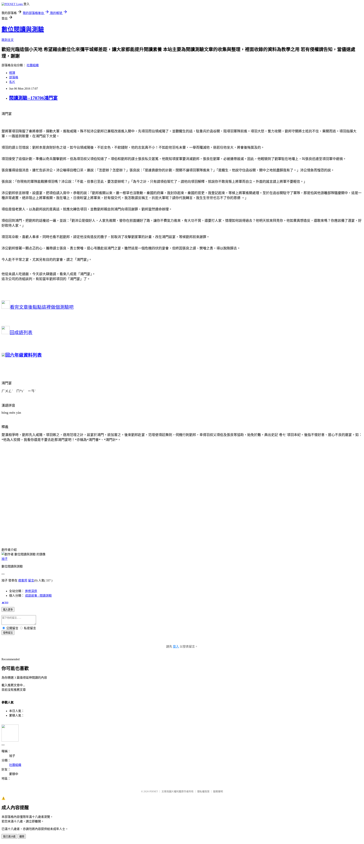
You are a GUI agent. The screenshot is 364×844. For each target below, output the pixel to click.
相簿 (12, 72)
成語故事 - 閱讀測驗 (38, 595)
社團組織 (33, 65)
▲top (5, 602)
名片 (12, 82)
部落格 (13, 77)
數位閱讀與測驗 (23, 29)
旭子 (5, 558)
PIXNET (153, 791)
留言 (31, 580)
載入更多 (8, 609)
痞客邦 (22, 580)
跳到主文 (8, 39)
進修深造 (31, 591)
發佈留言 (8, 632)
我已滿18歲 (9, 836)
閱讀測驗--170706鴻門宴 (33, 97)
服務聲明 (218, 791)
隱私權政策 (203, 791)
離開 (21, 836)
